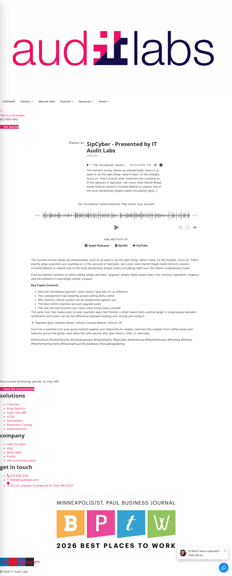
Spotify (123, 245)
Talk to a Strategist (12, 115)
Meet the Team (47, 101)
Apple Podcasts (98, 245)
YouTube (142, 245)
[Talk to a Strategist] (1, 111)
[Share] (155, 165)
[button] (116, 227)
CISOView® (9, 101)
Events (102, 101)
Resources (85, 101)
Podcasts (65, 101)
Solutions (25, 101)
